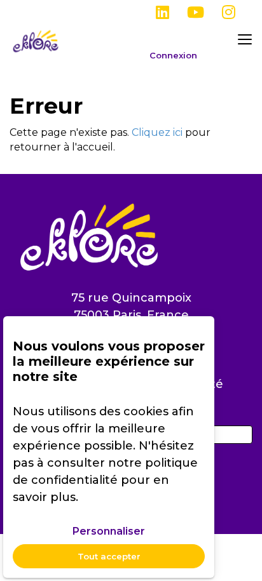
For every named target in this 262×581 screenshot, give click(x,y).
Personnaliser (108, 531)
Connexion (173, 55)
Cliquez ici (157, 132)
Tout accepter (109, 556)
